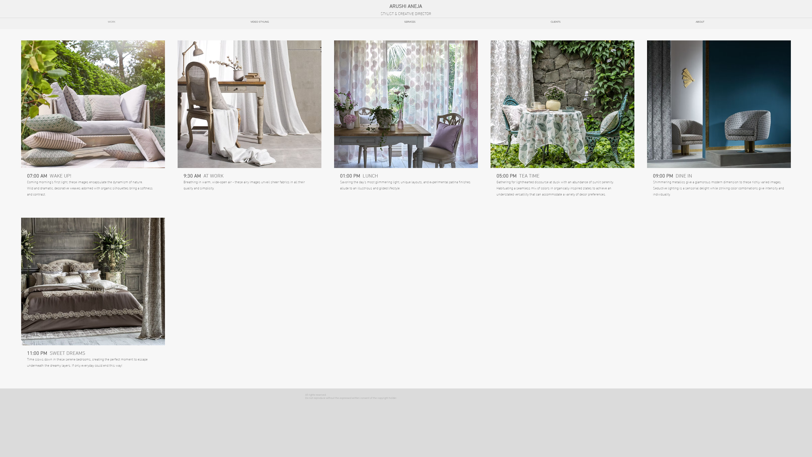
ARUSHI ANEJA (406, 7)
